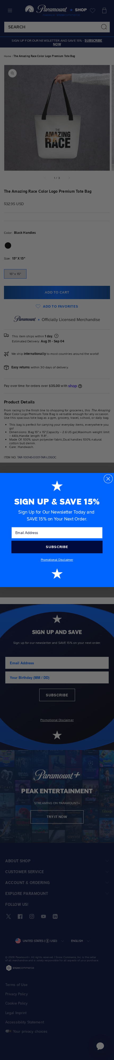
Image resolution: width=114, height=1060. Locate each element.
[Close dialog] (108, 479)
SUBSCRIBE (57, 547)
